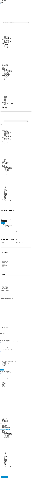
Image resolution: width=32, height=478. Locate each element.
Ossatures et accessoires (7, 41)
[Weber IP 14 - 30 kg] (3, 264)
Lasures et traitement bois (7, 34)
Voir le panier (2, 429)
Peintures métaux (6, 37)
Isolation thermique (4, 69)
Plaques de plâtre (8, 207)
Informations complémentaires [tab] (7, 225)
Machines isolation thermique (8, 71)
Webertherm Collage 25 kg (5, 268)
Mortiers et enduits (6, 73)
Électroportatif (6, 44)
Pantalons (5, 97)
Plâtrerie (3, 39)
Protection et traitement (7, 38)
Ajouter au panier (3, 221)
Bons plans (3, 68)
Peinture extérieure (6, 35)
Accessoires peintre (6, 33)
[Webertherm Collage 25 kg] (5, 267)
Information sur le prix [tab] (6, 226)
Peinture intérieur (6, 36)
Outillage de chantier (7, 46)
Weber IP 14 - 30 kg (4, 265)
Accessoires (5, 48)
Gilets (4, 50)
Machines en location (5, 163)
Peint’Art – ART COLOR (5, 64)
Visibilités (5, 101)
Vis (4, 62)
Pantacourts (5, 96)
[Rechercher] (27, 22)
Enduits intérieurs (6, 40)
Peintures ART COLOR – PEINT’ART (7, 162)
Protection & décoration (5, 32)
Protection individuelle (5, 47)
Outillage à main (6, 45)
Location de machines (5, 65)
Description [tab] (4, 224)
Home (1, 207)
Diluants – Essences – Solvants (8, 60)
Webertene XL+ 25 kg (4, 262)
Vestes (5, 100)
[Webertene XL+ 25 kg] (5, 261)
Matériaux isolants (6, 72)
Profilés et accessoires (7, 74)
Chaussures (5, 49)
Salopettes (5, 98)
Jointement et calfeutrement (8, 70)
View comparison (4, 477)
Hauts (4, 51)
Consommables (4, 102)
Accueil (3, 23)
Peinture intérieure (6, 134)
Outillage (3, 43)
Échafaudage (3, 63)
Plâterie (3, 137)
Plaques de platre (6, 42)
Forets (5, 61)
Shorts (5, 99)
